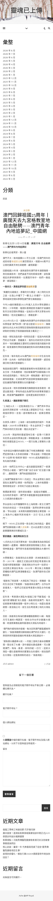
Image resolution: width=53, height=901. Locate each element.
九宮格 (23, 527)
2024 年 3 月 (9, 151)
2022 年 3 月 (9, 178)
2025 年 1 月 (9, 116)
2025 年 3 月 (9, 109)
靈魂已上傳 (26, 10)
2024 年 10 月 (9, 126)
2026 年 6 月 (9, 57)
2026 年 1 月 (9, 74)
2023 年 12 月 (9, 161)
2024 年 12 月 (9, 119)
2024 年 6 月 (9, 140)
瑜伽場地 (39, 324)
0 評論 (47, 663)
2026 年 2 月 (9, 71)
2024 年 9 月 (9, 130)
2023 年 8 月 (9, 175)
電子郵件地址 (10, 708)
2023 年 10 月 (9, 168)
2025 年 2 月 (9, 112)
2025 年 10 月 (9, 85)
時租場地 (35, 356)
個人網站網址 (9, 722)
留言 (5, 748)
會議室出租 (17, 261)
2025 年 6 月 (9, 99)
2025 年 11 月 (9, 81)
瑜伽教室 (30, 286)
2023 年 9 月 (9, 171)
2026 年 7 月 (9, 53)
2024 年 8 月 (9, 133)
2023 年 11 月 (9, 164)
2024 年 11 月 (9, 123)
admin (11, 663)
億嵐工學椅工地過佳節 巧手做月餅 (19, 829)
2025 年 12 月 (9, 78)
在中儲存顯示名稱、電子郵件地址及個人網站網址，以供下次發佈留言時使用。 (26, 741)
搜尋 (46, 808)
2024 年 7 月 (9, 137)
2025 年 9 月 (9, 88)
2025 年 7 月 (9, 95)
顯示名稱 (8, 694)
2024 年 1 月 (9, 158)
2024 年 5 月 (9, 144)
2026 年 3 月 (9, 67)
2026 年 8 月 (9, 50)
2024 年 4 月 (9, 147)
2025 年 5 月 (9, 102)
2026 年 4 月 (9, 64)
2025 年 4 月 (9, 106)
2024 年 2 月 (9, 154)
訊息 (5, 198)
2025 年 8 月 (9, 92)
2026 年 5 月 (9, 60)
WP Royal (30, 895)
